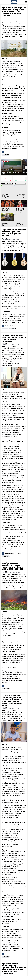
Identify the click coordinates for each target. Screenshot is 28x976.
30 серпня (14, 136)
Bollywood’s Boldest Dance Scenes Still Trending (6, 210)
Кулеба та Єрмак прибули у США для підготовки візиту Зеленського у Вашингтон (13, 95)
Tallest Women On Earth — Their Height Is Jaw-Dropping (20, 210)
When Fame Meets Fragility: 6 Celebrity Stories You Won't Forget (20, 195)
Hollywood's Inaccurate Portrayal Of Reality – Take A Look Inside (6, 195)
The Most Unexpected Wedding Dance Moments (20, 223)
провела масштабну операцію (16, 674)
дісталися (22, 654)
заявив (4, 943)
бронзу (4, 322)
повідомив (5, 118)
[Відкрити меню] (26, 2)
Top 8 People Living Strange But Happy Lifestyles (6, 223)
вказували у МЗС (7, 550)
